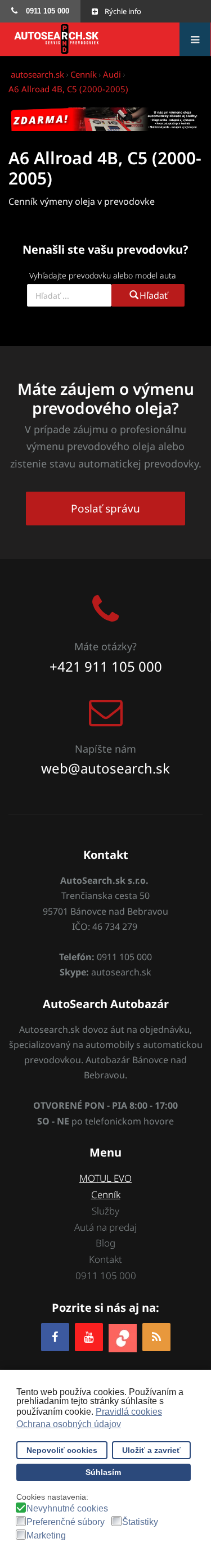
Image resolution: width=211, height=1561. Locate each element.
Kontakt (105, 1259)
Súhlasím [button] (103, 1472)
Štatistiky (140, 1522)
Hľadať (154, 295)
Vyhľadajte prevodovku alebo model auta (102, 275)
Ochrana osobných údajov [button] (68, 1424)
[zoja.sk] (123, 1336)
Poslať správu (105, 508)
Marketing (46, 1535)
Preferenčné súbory (65, 1522)
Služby (105, 1210)
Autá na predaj (105, 1227)
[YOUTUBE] (89, 1336)
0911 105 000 (105, 1275)
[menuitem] (40, 11)
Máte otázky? (105, 646)
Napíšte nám (105, 748)
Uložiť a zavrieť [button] (151, 1450)
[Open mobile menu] (194, 39)
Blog (105, 1242)
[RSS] (156, 1336)
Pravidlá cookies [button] (129, 1411)
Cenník (105, 1194)
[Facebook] (55, 1336)
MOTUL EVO (105, 1178)
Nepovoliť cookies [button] (61, 1450)
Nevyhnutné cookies (67, 1508)
